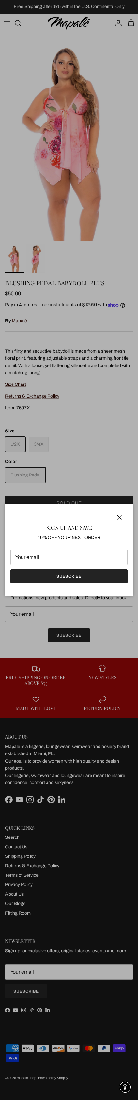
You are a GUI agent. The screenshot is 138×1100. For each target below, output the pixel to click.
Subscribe (69, 576)
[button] (125, 1087)
